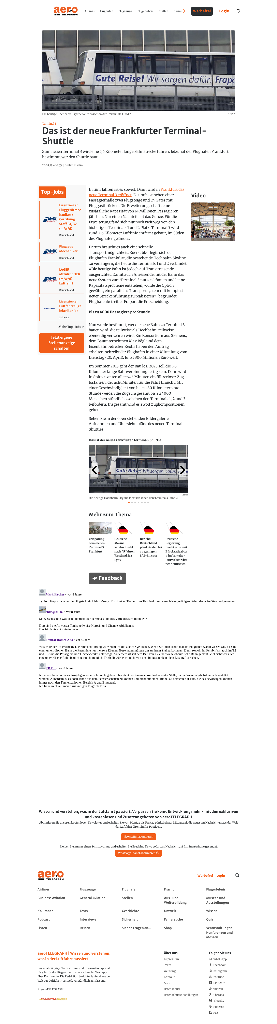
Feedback (110, 578)
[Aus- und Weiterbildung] (180, 900)
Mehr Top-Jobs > (71, 327)
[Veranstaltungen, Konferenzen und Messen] (222, 933)
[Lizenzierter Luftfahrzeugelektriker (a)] (62, 309)
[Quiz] (222, 919)
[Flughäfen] (138, 889)
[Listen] (54, 933)
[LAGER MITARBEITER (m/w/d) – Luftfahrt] (62, 280)
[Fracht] (180, 889)
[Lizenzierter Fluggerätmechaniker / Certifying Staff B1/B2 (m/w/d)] (62, 220)
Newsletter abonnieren (138, 836)
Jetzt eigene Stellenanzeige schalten (61, 343)
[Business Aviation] (54, 900)
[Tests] (96, 911)
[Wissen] (222, 911)
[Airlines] (54, 889)
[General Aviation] (96, 900)
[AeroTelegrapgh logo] (51, 876)
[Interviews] (96, 919)
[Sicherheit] (138, 919)
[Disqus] (138, 638)
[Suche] (237, 875)
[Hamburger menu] (41, 11)
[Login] (221, 875)
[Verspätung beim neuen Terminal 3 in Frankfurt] (100, 545)
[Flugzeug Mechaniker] (62, 252)
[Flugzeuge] (96, 889)
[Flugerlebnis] (222, 889)
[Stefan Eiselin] (74, 165)
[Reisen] (96, 933)
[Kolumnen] (54, 911)
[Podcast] (54, 919)
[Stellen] (138, 900)
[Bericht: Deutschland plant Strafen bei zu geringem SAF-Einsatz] (151, 545)
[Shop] (180, 933)
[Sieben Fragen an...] (138, 933)
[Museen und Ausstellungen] (222, 900)
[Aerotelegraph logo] (65, 10)
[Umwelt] (180, 911)
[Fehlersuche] (180, 919)
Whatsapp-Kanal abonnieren (137, 853)
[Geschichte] (138, 911)
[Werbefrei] (205, 875)
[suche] (238, 11)
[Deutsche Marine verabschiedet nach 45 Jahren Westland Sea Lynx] (125, 545)
